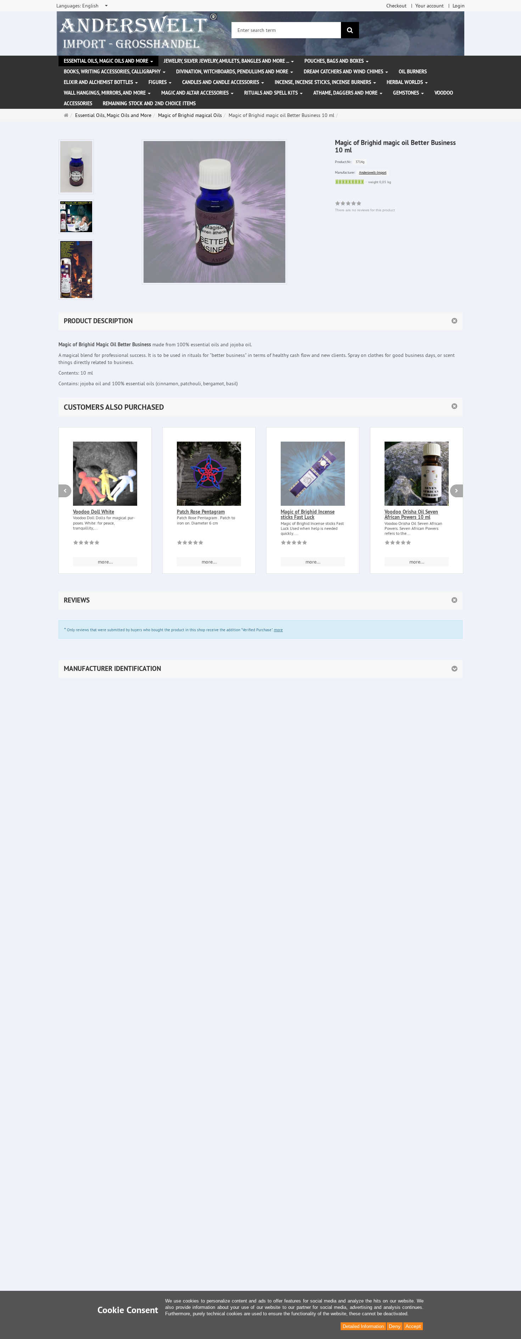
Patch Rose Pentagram (201, 512)
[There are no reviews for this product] (86, 543)
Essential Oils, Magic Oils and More (107, 61)
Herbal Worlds (405, 82)
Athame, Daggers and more (346, 93)
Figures (158, 82)
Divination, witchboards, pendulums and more (233, 71)
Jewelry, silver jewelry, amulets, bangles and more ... (227, 61)
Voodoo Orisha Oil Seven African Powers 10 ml (411, 514)
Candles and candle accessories (221, 82)
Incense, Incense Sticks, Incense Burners (323, 82)
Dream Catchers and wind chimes (344, 71)
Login (459, 5)
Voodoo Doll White (93, 512)
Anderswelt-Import (372, 172)
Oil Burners (413, 71)
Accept (413, 1326)
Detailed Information (363, 1326)
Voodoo (444, 93)
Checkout (396, 5)
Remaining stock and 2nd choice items (149, 103)
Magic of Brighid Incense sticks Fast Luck (308, 514)
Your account (429, 5)
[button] (260, 407)
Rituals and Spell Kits (271, 93)
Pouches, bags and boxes (334, 61)
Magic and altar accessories (195, 93)
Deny (394, 1326)
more (278, 629)
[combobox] (82, 5)
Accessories (78, 103)
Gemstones (406, 93)
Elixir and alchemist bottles (99, 82)
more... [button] (105, 562)
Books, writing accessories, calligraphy (113, 71)
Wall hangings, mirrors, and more (105, 93)
